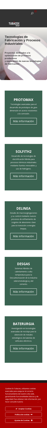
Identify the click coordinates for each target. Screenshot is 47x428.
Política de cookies (30, 401)
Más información (23, 121)
